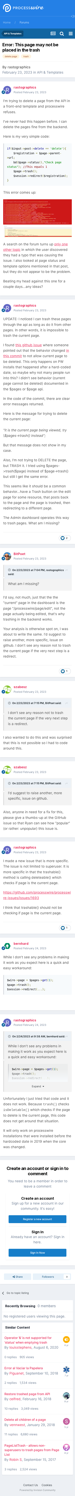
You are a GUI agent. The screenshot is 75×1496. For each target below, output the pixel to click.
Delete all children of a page (25, 1420)
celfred (15, 1399)
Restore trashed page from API (27, 1394)
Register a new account (37, 1219)
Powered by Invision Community (38, 1490)
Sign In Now (37, 1252)
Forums (24, 22)
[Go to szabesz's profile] (7, 689)
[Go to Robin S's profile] (66, 1447)
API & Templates (50, 72)
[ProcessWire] (23, 8)
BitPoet (50, 703)
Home (7, 22)
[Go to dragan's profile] (66, 1395)
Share (19, 1276)
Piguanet (16, 1373)
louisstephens (20, 1347)
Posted (30, 92)
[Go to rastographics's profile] (7, 90)
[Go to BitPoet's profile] (7, 556)
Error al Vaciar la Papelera (23, 1368)
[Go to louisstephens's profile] (66, 1339)
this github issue (28, 345)
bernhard (52, 1036)
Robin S (15, 1460)
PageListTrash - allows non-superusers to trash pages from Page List (31, 1450)
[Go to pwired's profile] (66, 1369)
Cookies (47, 1485)
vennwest (17, 1425)
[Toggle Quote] (10, 569)
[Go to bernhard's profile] (7, 946)
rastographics (19, 67)
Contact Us (30, 1485)
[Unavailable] (37, 218)
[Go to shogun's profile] (66, 1421)
